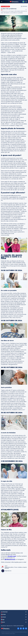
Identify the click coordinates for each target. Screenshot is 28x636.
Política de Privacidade (18, 625)
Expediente (3, 625)
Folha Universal (5, 6)
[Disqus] (14, 591)
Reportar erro (10, 625)
